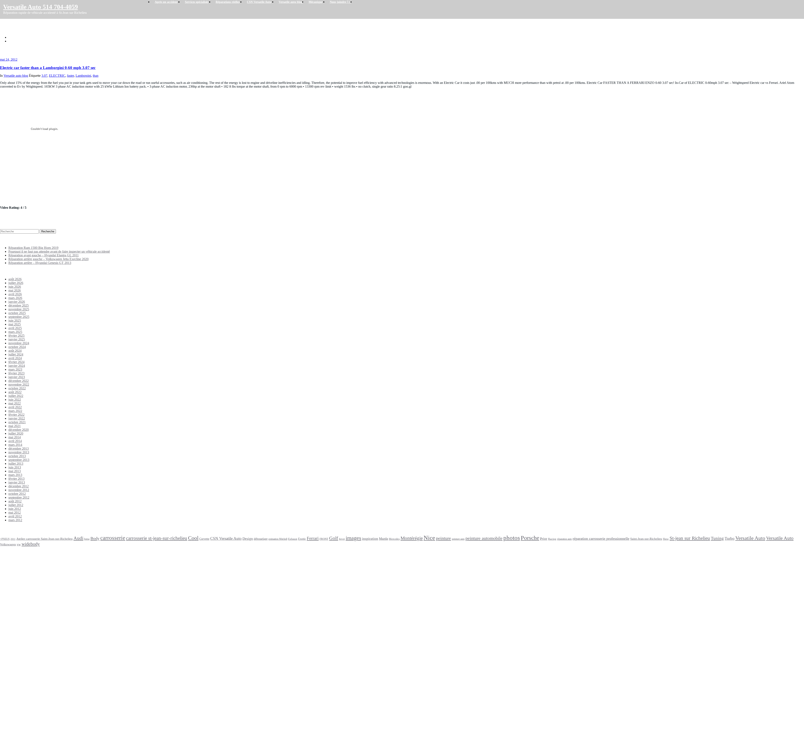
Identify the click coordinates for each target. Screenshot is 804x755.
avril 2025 (15, 328)
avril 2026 (15, 294)
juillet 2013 (15, 463)
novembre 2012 (18, 490)
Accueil (13, 37)
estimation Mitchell (277, 539)
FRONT (324, 538)
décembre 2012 (18, 486)
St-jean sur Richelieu (690, 538)
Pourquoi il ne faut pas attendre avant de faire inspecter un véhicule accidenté (59, 251)
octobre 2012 (17, 493)
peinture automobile (483, 538)
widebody (31, 543)
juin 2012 (14, 509)
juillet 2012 (15, 505)
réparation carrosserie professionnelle (601, 538)
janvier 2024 (16, 365)
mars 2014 (15, 445)
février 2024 (16, 362)
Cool (193, 538)
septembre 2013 (18, 460)
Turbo (729, 538)
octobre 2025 (17, 313)
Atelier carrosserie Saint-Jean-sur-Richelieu (44, 538)
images (353, 538)
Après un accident (14, 563)
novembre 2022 (18, 384)
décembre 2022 (18, 381)
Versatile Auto (750, 538)
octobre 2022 (17, 388)
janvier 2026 (16, 301)
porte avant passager (30, 658)
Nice (429, 537)
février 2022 (16, 414)
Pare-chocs (29, 649)
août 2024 (15, 350)
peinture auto (458, 539)
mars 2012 (15, 520)
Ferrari (313, 538)
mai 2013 (14, 471)
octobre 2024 (17, 347)
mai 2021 (14, 426)
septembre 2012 (18, 497)
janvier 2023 (16, 377)
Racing (552, 538)
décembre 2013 (18, 448)
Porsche (530, 538)
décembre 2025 (18, 305)
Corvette (204, 538)
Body (94, 538)
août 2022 (15, 392)
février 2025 (16, 335)
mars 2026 (15, 298)
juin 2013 (14, 467)
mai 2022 (14, 403)
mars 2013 (15, 475)
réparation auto (564, 539)
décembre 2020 (18, 429)
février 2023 (16, 373)
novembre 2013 (18, 452)
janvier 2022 (16, 418)
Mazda (383, 539)
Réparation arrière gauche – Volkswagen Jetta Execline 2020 (48, 259)
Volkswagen (8, 544)
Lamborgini (83, 75)
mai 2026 (14, 290)
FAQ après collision (22, 670)
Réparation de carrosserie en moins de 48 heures (24, 619)
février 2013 (16, 478)
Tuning (717, 538)
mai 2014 (14, 437)
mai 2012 (14, 512)
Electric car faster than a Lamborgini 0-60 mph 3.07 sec (45, 41)
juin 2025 (14, 320)
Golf (333, 538)
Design (247, 539)
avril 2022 (15, 407)
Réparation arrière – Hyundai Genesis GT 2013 (39, 263)
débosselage (261, 538)
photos (511, 537)
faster (70, 75)
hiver (342, 538)
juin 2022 (14, 399)
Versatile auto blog (16, 75)
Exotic (302, 538)
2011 (12, 539)
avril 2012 (15, 516)
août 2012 (15, 501)
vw (19, 544)
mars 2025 (15, 332)
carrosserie (112, 538)
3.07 (44, 75)
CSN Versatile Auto (226, 538)
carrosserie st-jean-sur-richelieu (156, 538)
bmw (87, 538)
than (95, 75)
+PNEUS (5, 539)
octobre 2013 (17, 456)
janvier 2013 (16, 482)
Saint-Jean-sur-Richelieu (646, 538)
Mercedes (394, 538)
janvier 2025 (16, 339)
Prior (543, 539)
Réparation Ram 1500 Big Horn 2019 (33, 248)
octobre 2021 (17, 422)
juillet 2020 (15, 433)
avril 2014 (15, 441)
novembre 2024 (18, 343)
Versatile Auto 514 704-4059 (40, 6)
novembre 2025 (18, 309)
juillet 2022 (15, 396)
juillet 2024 (15, 354)
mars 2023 (15, 369)
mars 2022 (15, 411)
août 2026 (15, 279)
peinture (443, 538)
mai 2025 (14, 324)
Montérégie (412, 538)
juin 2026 (14, 286)
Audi (78, 538)
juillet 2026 (15, 283)
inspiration (370, 539)
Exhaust (292, 538)
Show (666, 539)
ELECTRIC (57, 75)
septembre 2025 (18, 317)
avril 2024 (15, 358)
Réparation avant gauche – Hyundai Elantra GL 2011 (43, 255)
